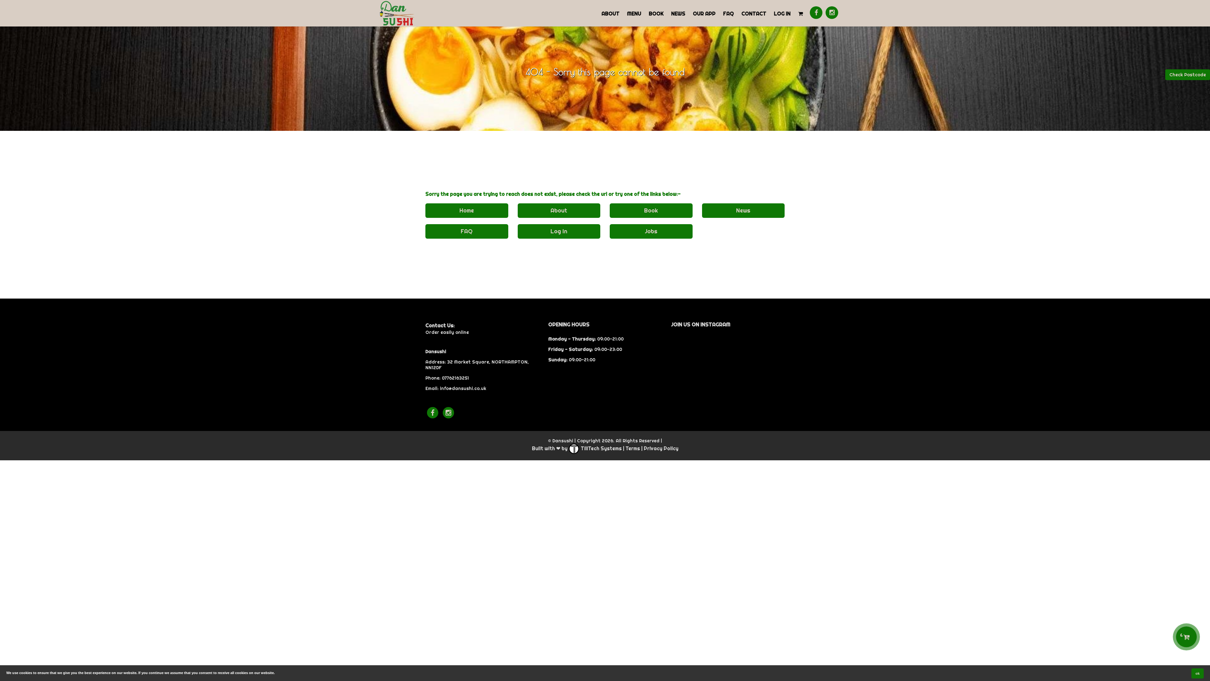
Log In (782, 13)
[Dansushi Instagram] (832, 12)
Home (466, 210)
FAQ (728, 13)
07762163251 (455, 378)
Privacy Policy (661, 448)
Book (656, 13)
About (610, 13)
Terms (632, 448)
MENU (634, 13)
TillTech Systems (600, 448)
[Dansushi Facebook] (816, 12)
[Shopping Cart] (800, 13)
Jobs (651, 231)
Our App (704, 13)
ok (1198, 673)
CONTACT (753, 13)
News (678, 13)
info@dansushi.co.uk (463, 388)
